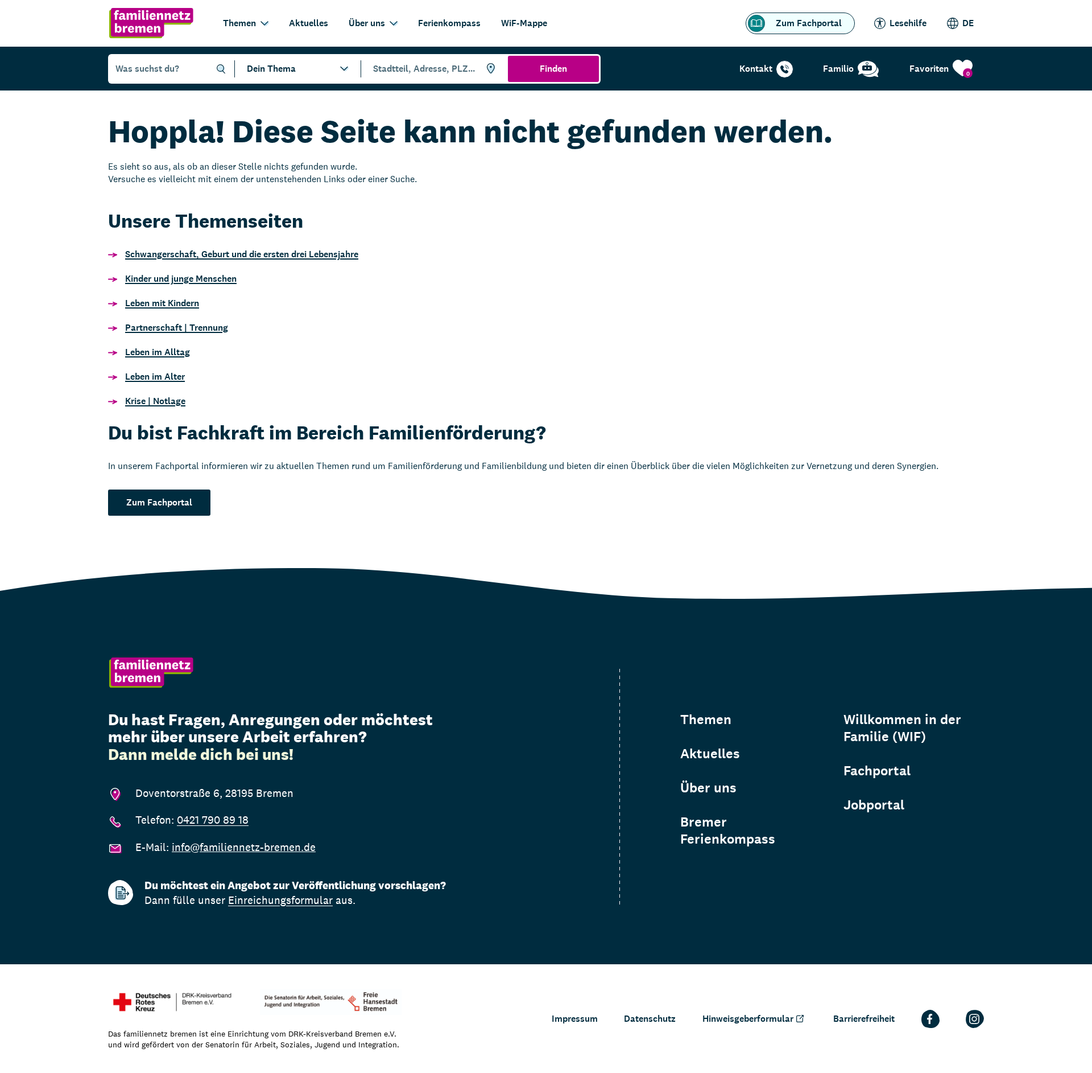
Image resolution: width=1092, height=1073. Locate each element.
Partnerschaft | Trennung (176, 328)
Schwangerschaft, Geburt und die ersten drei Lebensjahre (241, 254)
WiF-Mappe (524, 23)
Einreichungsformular (280, 900)
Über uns (367, 23)
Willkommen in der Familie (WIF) (902, 728)
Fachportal (877, 771)
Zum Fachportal (809, 23)
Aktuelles (308, 23)
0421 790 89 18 (213, 820)
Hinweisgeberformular (747, 1019)
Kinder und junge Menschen (181, 279)
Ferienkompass (449, 23)
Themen (239, 23)
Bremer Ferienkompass (727, 830)
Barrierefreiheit (864, 1019)
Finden (553, 69)
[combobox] (432, 69)
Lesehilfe (908, 23)
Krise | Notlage (155, 401)
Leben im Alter (155, 377)
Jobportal (873, 805)
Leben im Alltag (157, 352)
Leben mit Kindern (162, 303)
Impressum (575, 1019)
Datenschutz (650, 1019)
